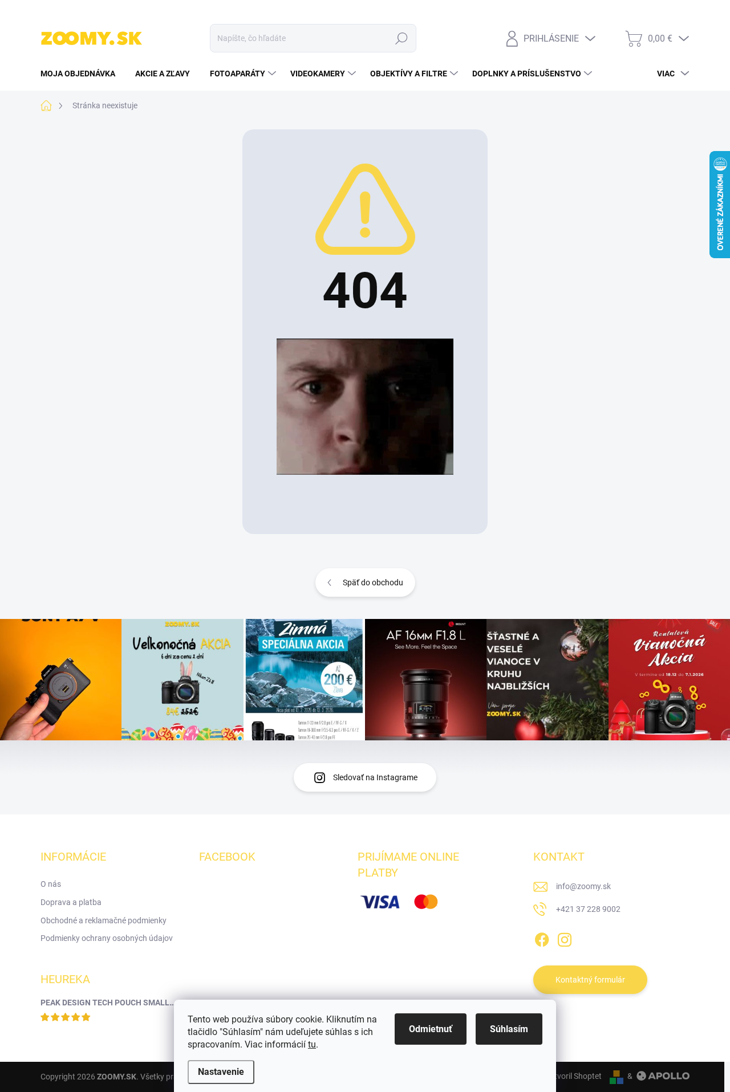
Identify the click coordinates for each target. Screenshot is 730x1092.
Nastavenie (221, 1071)
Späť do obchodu (373, 582)
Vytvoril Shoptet (573, 1076)
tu (312, 1044)
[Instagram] (564, 938)
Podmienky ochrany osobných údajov (106, 938)
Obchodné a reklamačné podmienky (103, 920)
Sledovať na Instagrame (375, 777)
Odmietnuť (430, 1029)
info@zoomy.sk (583, 886)
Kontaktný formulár (590, 979)
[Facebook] (541, 938)
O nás (50, 884)
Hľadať (402, 38)
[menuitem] (82, 73)
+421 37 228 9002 (588, 909)
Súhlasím (509, 1029)
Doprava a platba (71, 902)
